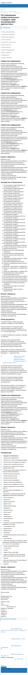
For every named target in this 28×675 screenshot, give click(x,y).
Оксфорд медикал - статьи (18, 638)
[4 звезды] (4, 606)
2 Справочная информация (7, 34)
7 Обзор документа (6, 47)
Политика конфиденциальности (18, 668)
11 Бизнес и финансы (6, 57)
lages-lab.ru (6, 2)
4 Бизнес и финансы (6, 39)
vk (26, 674)
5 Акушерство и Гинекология (8, 42)
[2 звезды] (2, 606)
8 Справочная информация (7, 50)
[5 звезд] (6, 606)
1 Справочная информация (7, 32)
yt (14, 674)
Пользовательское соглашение (9, 670)
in (23, 674)
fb (17, 674)
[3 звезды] (3, 606)
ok (11, 674)
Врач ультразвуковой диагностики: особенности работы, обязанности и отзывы (14, 630)
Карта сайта (20, 670)
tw (20, 674)
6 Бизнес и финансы (6, 44)
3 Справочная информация (7, 37)
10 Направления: (5, 55)
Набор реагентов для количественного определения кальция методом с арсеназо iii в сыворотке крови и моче (14, 359)
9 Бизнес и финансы (6, 52)
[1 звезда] (1, 606)
